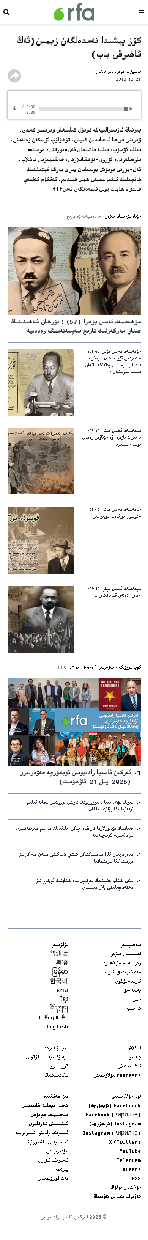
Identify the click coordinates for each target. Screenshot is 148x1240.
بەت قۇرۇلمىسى (53, 1179)
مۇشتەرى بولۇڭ (125, 1188)
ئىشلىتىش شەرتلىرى (48, 1124)
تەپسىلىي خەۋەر (125, 954)
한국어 (59, 982)
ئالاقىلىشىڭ (56, 1076)
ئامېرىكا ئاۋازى (53, 1161)
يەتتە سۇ (132, 991)
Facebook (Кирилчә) (113, 1115)
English (57, 1027)
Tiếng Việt (53, 1018)
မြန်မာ (60, 972)
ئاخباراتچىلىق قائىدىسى (44, 1106)
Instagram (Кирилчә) (112, 1133)
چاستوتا (133, 1057)
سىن (136, 1000)
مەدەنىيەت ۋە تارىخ (122, 972)
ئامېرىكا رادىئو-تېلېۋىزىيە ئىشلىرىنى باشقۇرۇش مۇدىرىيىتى (42, 1142)
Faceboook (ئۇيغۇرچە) (114, 1106)
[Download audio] (14, 108)
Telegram (129, 1161)
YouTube (130, 1151)
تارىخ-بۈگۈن (128, 982)
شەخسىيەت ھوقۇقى (49, 1115)
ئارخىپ (134, 1009)
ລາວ (62, 991)
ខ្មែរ (64, 1000)
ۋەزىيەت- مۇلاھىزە (122, 963)
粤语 (62, 963)
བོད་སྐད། (59, 1009)
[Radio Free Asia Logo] (74, 12)
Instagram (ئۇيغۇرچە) (115, 1124)
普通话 (59, 954)
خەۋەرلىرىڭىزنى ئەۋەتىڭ (117, 1197)
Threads (130, 1170)
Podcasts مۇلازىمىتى (117, 1076)
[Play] (132, 108)
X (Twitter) (125, 1142)
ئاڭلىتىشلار (129, 1066)
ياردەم (61, 1170)
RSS (136, 1179)
